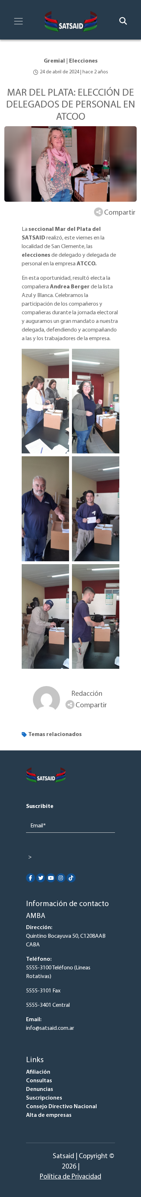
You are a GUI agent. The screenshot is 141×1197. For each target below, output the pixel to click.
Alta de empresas (49, 1115)
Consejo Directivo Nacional (61, 1107)
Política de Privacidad (70, 1177)
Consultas (39, 1081)
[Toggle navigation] (18, 21)
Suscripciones (44, 1098)
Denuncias (39, 1089)
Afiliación (38, 1072)
